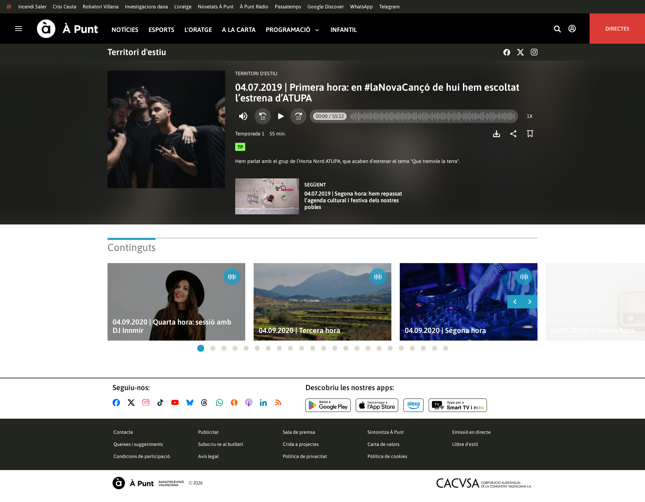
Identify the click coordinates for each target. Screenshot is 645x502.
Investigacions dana (146, 6)
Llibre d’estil (465, 444)
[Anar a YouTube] (176, 403)
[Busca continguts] (557, 29)
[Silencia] (243, 116)
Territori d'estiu (137, 52)
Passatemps (288, 6)
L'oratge (182, 6)
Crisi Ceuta (64, 6)
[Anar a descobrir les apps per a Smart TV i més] (458, 405)
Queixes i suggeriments (138, 444)
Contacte (123, 432)
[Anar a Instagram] (147, 403)
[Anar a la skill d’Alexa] (413, 405)
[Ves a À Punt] (67, 28)
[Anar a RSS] (279, 403)
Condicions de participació (142, 456)
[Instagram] (534, 52)
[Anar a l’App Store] (377, 405)
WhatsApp (361, 6)
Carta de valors (383, 444)
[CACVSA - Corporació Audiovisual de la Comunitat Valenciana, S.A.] (484, 483)
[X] (520, 52)
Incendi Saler (32, 6)
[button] (200, 348)
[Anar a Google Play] (328, 405)
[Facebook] (506, 52)
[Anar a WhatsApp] (221, 403)
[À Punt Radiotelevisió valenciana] (148, 483)
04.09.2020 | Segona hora (445, 330)
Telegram (389, 6)
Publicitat (208, 432)
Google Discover (325, 6)
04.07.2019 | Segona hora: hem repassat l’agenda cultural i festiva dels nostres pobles (353, 200)
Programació (288, 29)
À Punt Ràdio (254, 6)
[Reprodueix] (280, 116)
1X (529, 116)
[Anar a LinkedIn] (264, 403)
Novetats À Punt (215, 6)
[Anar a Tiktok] (161, 403)
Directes (617, 29)
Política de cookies (387, 456)
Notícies (125, 29)
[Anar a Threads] (206, 403)
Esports (161, 29)
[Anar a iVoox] (235, 403)
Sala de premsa (299, 432)
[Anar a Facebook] (118, 403)
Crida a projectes (301, 444)
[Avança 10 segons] (298, 116)
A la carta (239, 29)
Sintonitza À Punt (386, 432)
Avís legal (208, 456)
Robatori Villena (101, 6)
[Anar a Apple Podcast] (250, 403)
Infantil (344, 29)
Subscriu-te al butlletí (220, 444)
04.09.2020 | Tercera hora (299, 330)
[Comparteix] (515, 133)
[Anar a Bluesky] (191, 403)
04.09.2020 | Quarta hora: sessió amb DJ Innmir (172, 326)
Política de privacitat (305, 456)
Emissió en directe (471, 432)
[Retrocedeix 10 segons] (263, 116)
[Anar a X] (132, 403)
